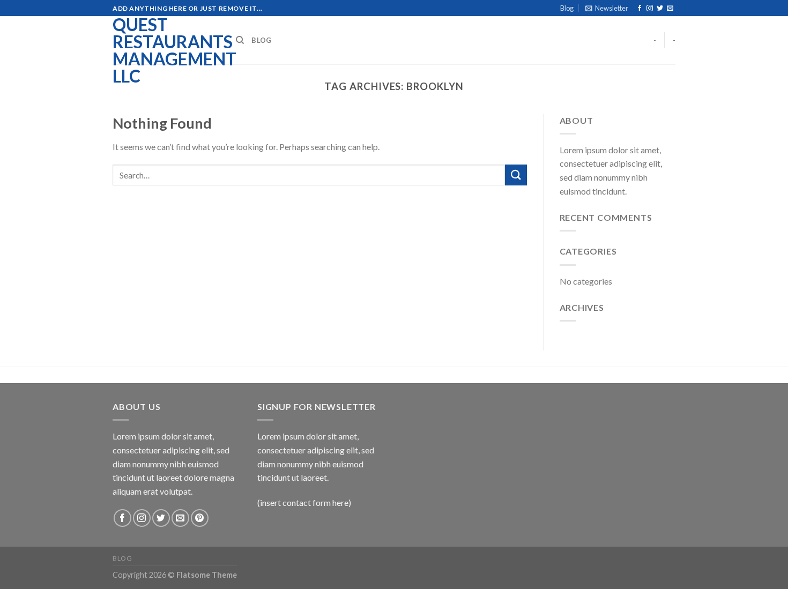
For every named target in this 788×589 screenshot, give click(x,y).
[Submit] (515, 175)
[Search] (240, 40)
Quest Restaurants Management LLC (166, 50)
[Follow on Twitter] (660, 8)
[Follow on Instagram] (649, 8)
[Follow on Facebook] (639, 8)
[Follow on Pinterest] (200, 518)
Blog (567, 8)
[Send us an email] (670, 8)
